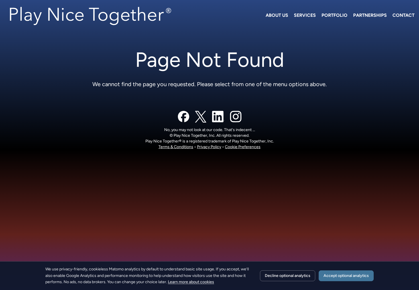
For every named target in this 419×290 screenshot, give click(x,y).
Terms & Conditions (175, 146)
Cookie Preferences (243, 146)
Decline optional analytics (287, 275)
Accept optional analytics (346, 275)
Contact (403, 15)
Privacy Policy (209, 146)
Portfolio (334, 15)
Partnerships (370, 15)
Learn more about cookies (191, 281)
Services (305, 15)
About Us (277, 15)
